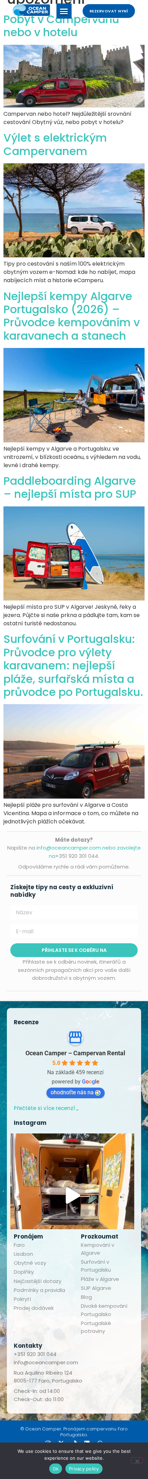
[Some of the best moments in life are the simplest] (72, 1195)
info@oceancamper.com (46, 1362)
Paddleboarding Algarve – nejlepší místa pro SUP (69, 487)
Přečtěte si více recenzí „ (46, 1108)
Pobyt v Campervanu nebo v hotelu (61, 25)
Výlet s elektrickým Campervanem (55, 144)
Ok (56, 1468)
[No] (137, 1460)
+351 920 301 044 (35, 1354)
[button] (64, 11)
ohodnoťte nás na (72, 1092)
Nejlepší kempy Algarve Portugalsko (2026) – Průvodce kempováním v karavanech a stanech (71, 315)
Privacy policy (84, 1468)
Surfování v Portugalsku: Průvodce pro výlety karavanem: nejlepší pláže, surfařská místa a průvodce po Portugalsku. (73, 665)
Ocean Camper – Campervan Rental (75, 1053)
